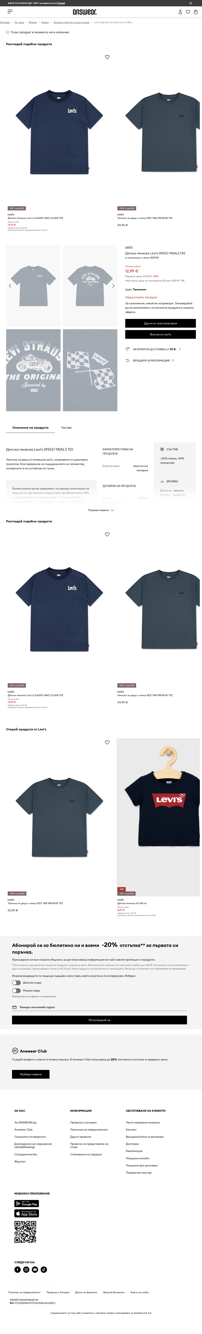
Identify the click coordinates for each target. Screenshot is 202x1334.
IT (31, 1242)
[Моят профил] (180, 12)
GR (21, 1242)
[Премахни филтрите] (191, 3)
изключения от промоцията (170, 968)
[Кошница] (195, 12)
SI (40, 1242)
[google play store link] (26, 1169)
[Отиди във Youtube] (35, 1209)
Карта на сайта (140, 1232)
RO (37, 1242)
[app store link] (26, 1178)
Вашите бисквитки (113, 1232)
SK (42, 1242)
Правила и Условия (58, 1232)
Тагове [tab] (66, 427)
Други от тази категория (160, 323)
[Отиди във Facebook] (17, 1209)
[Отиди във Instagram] (26, 1209)
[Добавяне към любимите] (107, 57)
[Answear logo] (85, 12)
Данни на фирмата (86, 1232)
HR (25, 1242)
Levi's (129, 247)
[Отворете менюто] (10, 11)
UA (45, 1242)
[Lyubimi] (188, 12)
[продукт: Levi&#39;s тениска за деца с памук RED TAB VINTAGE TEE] (59, 817)
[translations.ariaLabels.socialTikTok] (43, 1209)
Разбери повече (31, 1074)
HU (28, 1242)
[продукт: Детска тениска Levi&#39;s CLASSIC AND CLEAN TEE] (59, 132)
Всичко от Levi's (160, 334)
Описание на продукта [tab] (30, 427)
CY (15, 1242)
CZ (18, 1242)
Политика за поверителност (24, 1232)
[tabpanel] (101, 473)
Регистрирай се (99, 1020)
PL (33, 1242)
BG (11, 1242)
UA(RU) (51, 1242)
